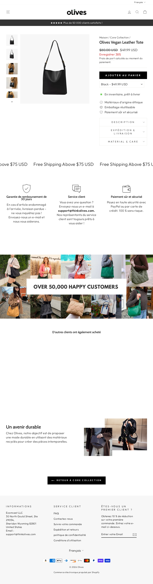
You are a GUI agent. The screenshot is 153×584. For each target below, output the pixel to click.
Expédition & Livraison (123, 132)
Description (123, 122)
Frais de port (107, 58)
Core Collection (119, 37)
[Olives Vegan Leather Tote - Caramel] (22, 393)
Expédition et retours (66, 529)
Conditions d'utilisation (67, 540)
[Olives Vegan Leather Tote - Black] (14, 393)
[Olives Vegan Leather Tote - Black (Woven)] (26, 393)
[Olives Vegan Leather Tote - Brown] (18, 393)
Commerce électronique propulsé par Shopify (77, 572)
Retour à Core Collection (79, 480)
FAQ (56, 513)
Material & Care (123, 141)
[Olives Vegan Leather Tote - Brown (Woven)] (30, 393)
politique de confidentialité (70, 534)
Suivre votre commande (68, 524)
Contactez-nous (63, 518)
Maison (103, 37)
